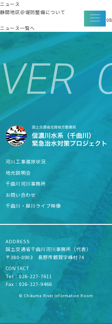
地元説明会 (18, 172)
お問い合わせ (21, 194)
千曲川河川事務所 (26, 183)
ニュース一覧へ (17, 28)
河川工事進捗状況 (26, 161)
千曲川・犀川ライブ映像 (33, 205)
